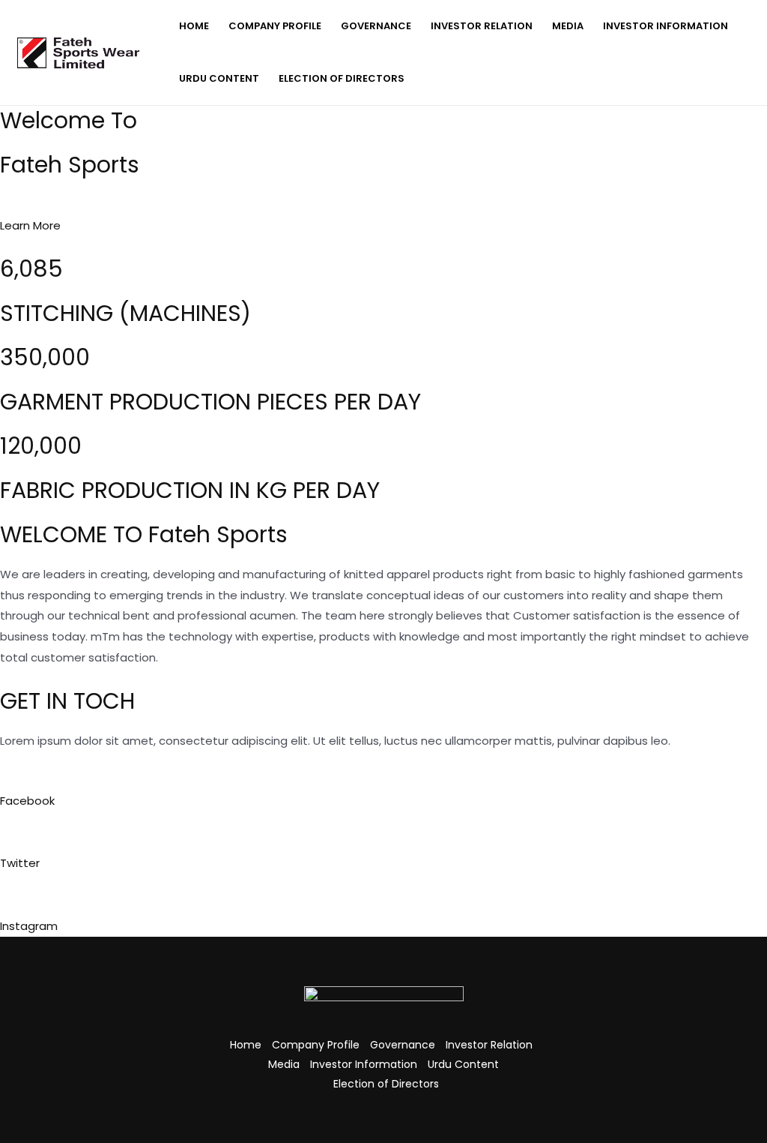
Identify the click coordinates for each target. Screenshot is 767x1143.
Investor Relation (482, 26)
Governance (376, 26)
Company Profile (274, 26)
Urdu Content (219, 78)
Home (194, 26)
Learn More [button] (30, 225)
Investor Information (665, 26)
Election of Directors (341, 78)
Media (567, 26)
